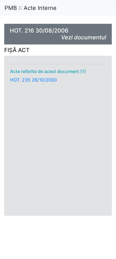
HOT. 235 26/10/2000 (33, 80)
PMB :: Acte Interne (31, 8)
